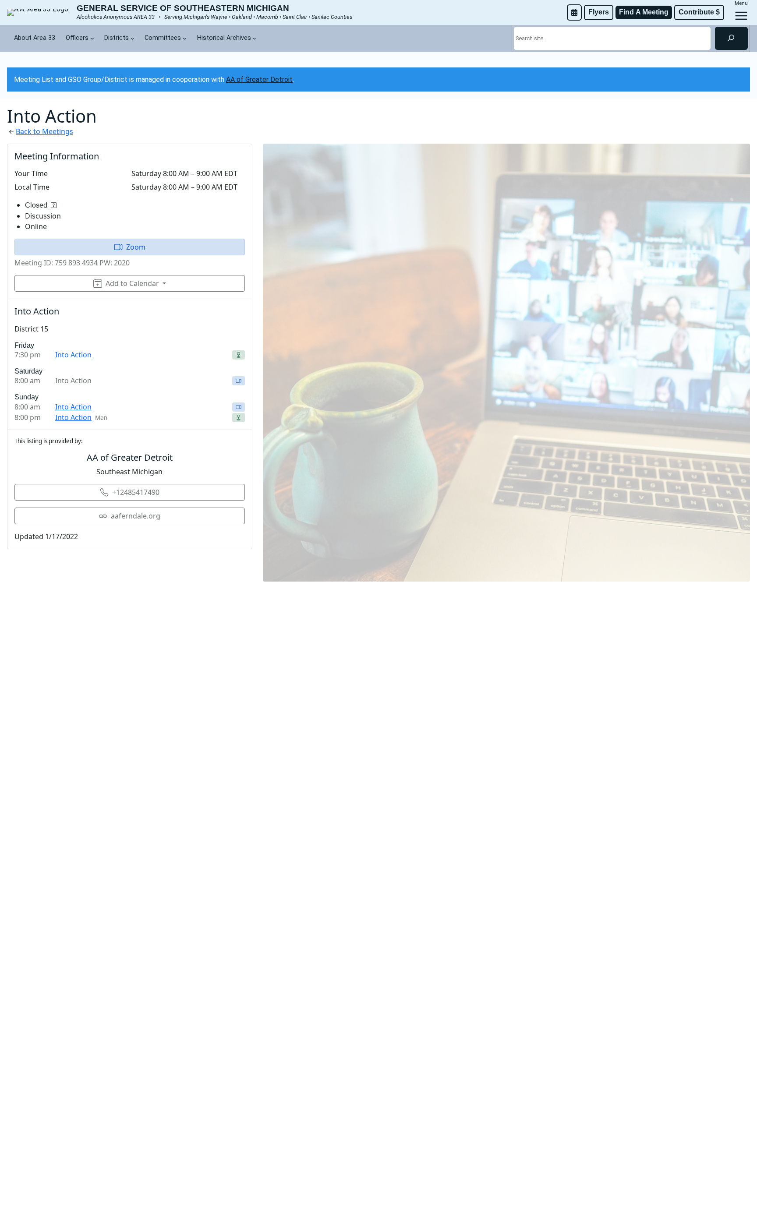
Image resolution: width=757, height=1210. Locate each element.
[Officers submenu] (92, 38)
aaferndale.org (135, 516)
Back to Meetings (44, 131)
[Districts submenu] (132, 38)
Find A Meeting (644, 12)
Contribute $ (699, 12)
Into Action (73, 355)
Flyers (598, 12)
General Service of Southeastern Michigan (183, 8)
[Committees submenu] (185, 38)
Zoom (135, 247)
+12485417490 (135, 492)
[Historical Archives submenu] (254, 38)
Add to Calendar (132, 283)
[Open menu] (741, 16)
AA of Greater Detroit (259, 79)
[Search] (731, 38)
